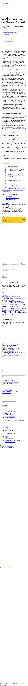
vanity (12, 314)
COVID (5, 298)
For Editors (7, 429)
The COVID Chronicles (11, 411)
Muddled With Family (10, 416)
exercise (11, 298)
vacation (7, 314)
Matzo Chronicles (9, 430)
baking (13, 296)
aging (4, 296)
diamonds (13, 188)
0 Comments (19, 185)
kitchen (14, 304)
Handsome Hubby (11, 302)
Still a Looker (8, 413)
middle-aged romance (13, 307)
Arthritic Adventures (10, 417)
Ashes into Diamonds (13, 166)
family (16, 298)
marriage (21, 304)
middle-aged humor (9, 306)
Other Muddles (8, 418)
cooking (17, 296)
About (6, 426)
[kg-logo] (8, 10)
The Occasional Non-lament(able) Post (14, 420)
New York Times (12, 310)
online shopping (20, 310)
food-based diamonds (7, 190)
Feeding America (12, 97)
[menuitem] (15, 440)
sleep (21, 312)
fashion (22, 298)
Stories (6, 431)
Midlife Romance (9, 414)
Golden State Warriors (8, 300)
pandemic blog (11, 312)
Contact (6, 427)
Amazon (9, 296)
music (18, 308)
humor (10, 304)
